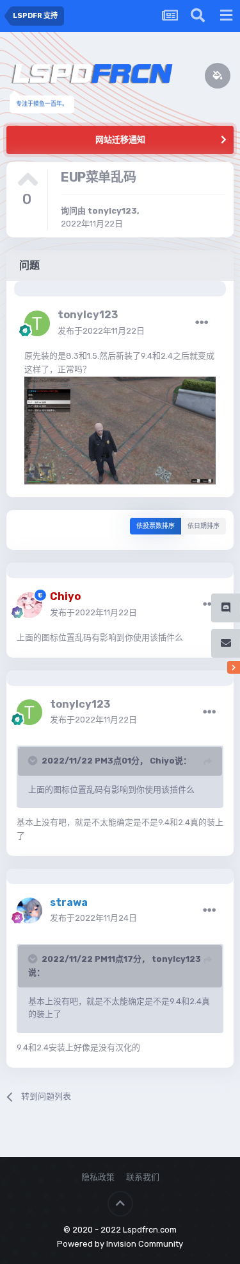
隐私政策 (98, 1177)
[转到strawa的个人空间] (29, 910)
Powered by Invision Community (120, 1244)
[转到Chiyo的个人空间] (29, 605)
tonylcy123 (112, 211)
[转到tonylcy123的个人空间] (37, 323)
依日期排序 (204, 526)
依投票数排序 (155, 526)
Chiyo (162, 760)
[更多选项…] (202, 322)
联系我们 (142, 1177)
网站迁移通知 (120, 139)
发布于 (101, 331)
